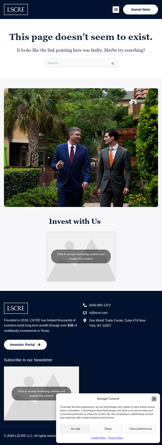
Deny (108, 428)
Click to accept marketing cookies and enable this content (81, 256)
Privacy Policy (115, 437)
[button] (154, 399)
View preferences (140, 428)
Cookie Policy (98, 437)
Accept (75, 428)
